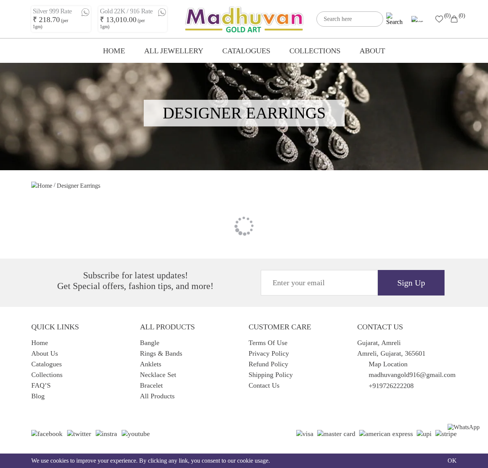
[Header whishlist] (439, 19)
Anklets (150, 364)
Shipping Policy (271, 375)
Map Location (388, 364)
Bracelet (151, 385)
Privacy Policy (269, 353)
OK (452, 460)
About (372, 50)
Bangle (149, 343)
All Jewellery (173, 50)
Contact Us (264, 385)
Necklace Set (158, 375)
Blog (38, 396)
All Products (157, 396)
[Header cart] (454, 19)
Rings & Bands (161, 353)
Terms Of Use (268, 343)
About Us (44, 353)
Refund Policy (268, 364)
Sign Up (411, 283)
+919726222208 (391, 386)
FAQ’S (41, 385)
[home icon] (41, 187)
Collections (314, 50)
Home (114, 50)
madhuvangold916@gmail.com (412, 375)
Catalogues (246, 50)
